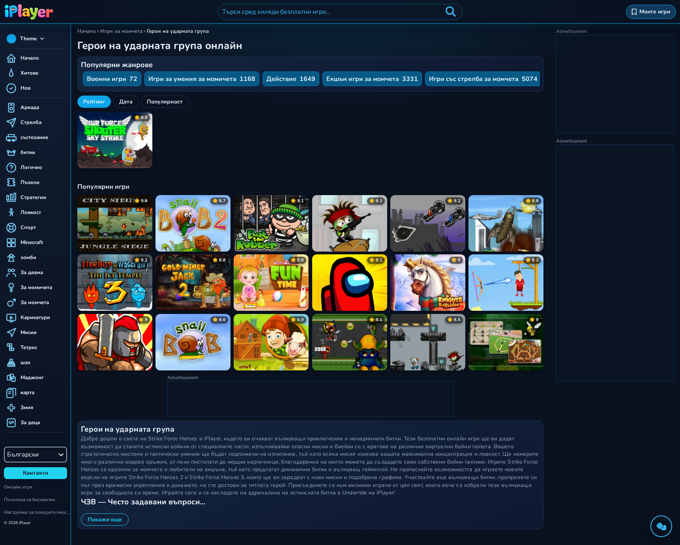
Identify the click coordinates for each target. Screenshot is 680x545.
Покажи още (105, 519)
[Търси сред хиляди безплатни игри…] (451, 12)
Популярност (165, 101)
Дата (126, 101)
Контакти (35, 473)
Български (23, 454)
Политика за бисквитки (29, 499)
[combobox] (340, 12)
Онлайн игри (18, 487)
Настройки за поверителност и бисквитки (37, 512)
